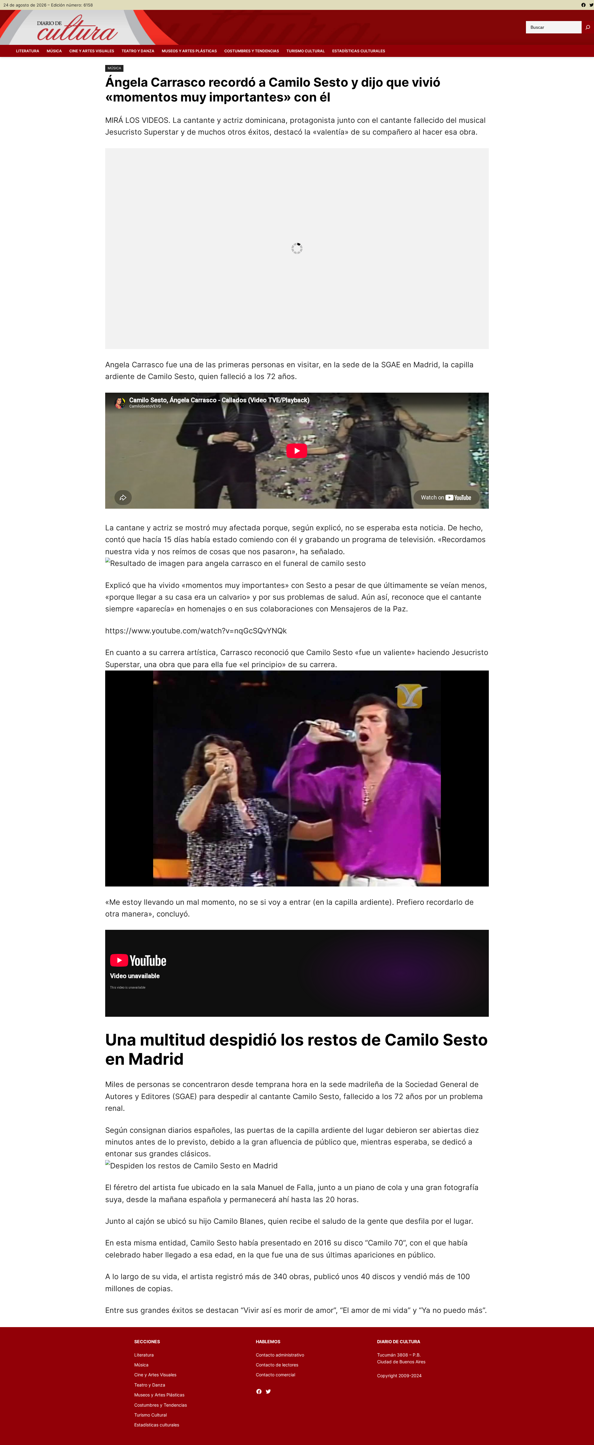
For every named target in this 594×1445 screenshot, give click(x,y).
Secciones (147, 1341)
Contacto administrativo (280, 1354)
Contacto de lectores (277, 1364)
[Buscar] (588, 27)
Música (114, 68)
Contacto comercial (275, 1374)
